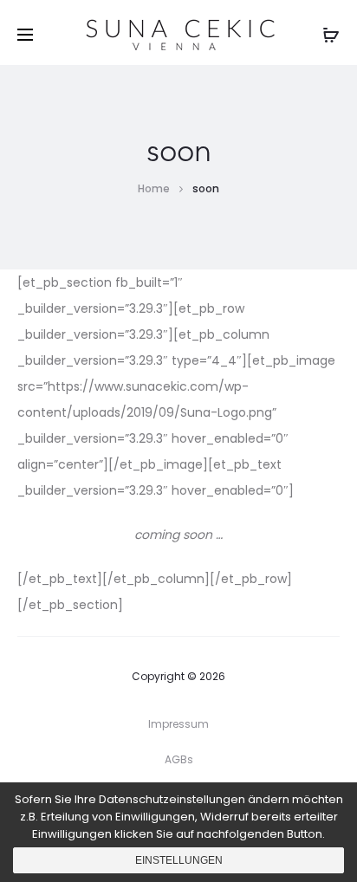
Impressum (178, 724)
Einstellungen (179, 860)
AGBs (179, 759)
